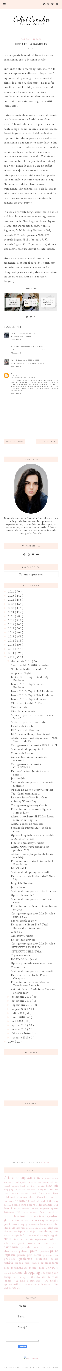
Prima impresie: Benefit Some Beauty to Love (34, 907)
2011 (11, 653)
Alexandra (15, 347)
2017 (11, 628)
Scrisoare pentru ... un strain (28, 722)
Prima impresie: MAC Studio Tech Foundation (32, 862)
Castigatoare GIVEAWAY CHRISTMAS (26, 765)
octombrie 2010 (22, 1000)
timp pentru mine (31, 1280)
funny (42, 1216)
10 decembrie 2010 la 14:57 (23, 377)
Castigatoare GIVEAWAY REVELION (34, 745)
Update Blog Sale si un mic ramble (32, 835)
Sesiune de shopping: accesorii (30, 872)
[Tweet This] (31, 316)
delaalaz (7, 1204)
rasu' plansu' (32, 1262)
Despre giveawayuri (23, 939)
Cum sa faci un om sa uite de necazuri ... (29, 758)
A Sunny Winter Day (23, 801)
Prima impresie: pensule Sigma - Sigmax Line (31, 810)
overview (34, 1243)
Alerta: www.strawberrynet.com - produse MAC (31, 848)
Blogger (45, 1163)
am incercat (45, 1182)
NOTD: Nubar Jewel (24, 959)
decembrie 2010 (21, 661)
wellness (42, 1284)
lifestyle (15, 1235)
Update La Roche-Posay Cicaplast (32, 789)
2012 (11, 649)
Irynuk (14, 333)
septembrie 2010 (22, 1004)
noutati (19, 1239)
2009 (11, 1041)
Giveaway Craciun (22, 935)
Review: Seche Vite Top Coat (29, 797)
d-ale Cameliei (37, 1197)
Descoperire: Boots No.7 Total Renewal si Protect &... (29, 926)
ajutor (24, 1182)
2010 (11, 657)
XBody (16, 1288)
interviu (42, 1227)
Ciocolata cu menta (23, 711)
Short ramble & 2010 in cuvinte (30, 665)
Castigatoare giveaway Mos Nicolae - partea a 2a (34, 915)
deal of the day (49, 1201)
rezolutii (7, 1272)
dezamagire (45, 1204)
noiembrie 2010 (22, 996)
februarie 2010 (21, 1033)
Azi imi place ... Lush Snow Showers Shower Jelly (33, 991)
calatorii (20, 1189)
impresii (21, 1227)
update (36, 38)
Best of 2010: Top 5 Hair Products (32, 695)
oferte (54, 1239)
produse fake (50, 1254)
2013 (11, 644)
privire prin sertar (29, 1254)
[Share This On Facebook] (27, 316)
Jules (13, 360)
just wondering (43, 1231)
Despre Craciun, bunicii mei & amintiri (30, 773)
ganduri (52, 1216)
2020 (11, 616)
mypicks (54, 1235)
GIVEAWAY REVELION (26, 947)
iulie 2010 (18, 1013)
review (52, 1267)
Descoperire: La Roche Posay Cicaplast (29, 976)
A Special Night (21, 673)
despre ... (32, 1204)
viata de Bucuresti (28, 1284)
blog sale (52, 1185)
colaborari (9, 1197)
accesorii (9, 1182)
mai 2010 (18, 1021)
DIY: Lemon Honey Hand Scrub (31, 734)
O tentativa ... (19, 967)
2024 (11, 599)
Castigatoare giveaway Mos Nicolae (33, 943)
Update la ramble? (22, 895)
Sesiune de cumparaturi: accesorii (32, 971)
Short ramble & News (24, 920)
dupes (35, 1208)
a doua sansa (50, 1178)
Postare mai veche (47, 442)
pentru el (53, 1247)
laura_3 (16, 375)
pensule (25, 1247)
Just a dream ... (20, 887)
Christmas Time (48, 1193)
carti (6, 1193)
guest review (11, 1224)
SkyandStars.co (50, 1368)
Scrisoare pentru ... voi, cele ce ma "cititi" (32, 716)
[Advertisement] (31, 1135)
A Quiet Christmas (22, 839)
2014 (11, 640)
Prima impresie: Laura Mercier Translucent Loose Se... (30, 984)
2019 (11, 620)
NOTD (8, 1239)
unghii (54, 1280)
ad (17, 1182)
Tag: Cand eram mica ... (25, 793)
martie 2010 (19, 1029)
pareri (55, 1243)
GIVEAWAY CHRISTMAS (27, 951)
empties (44, 1208)
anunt (15, 1185)
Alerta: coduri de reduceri (27, 823)
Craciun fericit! (20, 707)
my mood (33, 1235)
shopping (32, 1272)
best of (24, 1185)
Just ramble (18, 778)
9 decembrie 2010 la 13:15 (32, 347)
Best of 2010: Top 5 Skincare (28, 699)
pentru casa (39, 1247)
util (15, 1284)
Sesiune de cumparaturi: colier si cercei (31, 900)
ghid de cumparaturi (17, 1220)
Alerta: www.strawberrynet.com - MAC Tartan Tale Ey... (34, 739)
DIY (55, 1204)
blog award (37, 1185)
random (19, 1262)
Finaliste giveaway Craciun (28, 842)
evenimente (30, 1212)
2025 (11, 595)
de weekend (33, 1201)
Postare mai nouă (14, 442)
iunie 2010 (19, 1017)
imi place (9, 1227)
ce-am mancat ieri (24, 1193)
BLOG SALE (19, 868)
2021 (11, 612)
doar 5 (8, 1208)
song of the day (30, 1277)
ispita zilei (25, 1231)
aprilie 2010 (19, 1025)
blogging (8, 1189)
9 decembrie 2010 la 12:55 (28, 333)
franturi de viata (26, 1216)
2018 (11, 624)
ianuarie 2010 (20, 1037)
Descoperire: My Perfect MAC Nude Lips (33, 877)
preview (44, 1251)
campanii (31, 1189)
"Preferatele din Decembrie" (28, 669)
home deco (46, 1224)
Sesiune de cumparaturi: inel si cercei (34, 891)
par (46, 1243)
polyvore (24, 1251)
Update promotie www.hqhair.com (32, 963)
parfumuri (11, 1247)
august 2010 (19, 1009)
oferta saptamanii (37, 1239)
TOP (45, 1280)
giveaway (38, 1220)
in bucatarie (32, 1227)
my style (44, 1235)
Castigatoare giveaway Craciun (30, 805)
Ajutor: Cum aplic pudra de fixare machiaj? (32, 855)
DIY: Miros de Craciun (25, 730)
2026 (11, 591)
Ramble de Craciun (23, 726)
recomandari (19, 1267)
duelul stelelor (22, 1208)
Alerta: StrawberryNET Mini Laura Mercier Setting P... (32, 818)
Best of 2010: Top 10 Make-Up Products (30, 678)
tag (16, 1280)
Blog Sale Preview (22, 883)
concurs (22, 1197)
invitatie (13, 1231)
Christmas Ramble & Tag (26, 703)
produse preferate (18, 1258)
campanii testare (47, 1189)
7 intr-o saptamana (22, 1177)
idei (56, 1224)
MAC (23, 1235)
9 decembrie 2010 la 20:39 (27, 360)
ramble (26, 38)
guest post (52, 1220)
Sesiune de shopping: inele (27, 749)
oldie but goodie (14, 1243)
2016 (11, 632)
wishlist (8, 1288)
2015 (11, 636)
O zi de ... (16, 931)
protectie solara (47, 1258)
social (15, 1276)
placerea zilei (11, 1251)
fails (42, 1212)
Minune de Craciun (23, 753)
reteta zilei (36, 1267)
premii (34, 1250)
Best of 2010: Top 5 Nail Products (32, 691)
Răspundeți (16, 340)
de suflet (21, 1201)
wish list (53, 1284)
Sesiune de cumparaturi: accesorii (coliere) (32, 784)
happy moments (30, 1224)
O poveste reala (20, 955)
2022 (11, 608)
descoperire (19, 1204)
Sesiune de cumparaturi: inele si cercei (31, 829)
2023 (11, 604)
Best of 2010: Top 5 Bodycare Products (29, 685)
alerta (32, 1182)
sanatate (17, 1272)
